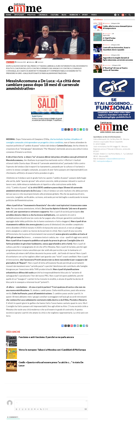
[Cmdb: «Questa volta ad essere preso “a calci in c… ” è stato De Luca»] (11, 366)
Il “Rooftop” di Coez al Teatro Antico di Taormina (115, 69)
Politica (11, 62)
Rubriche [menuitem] (74, 15)
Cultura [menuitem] (54, 15)
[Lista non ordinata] (31, 409)
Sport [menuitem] (85, 15)
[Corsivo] (19, 409)
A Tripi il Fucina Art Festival (109, 39)
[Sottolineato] (22, 409)
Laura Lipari (107, 33)
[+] (47, 409)
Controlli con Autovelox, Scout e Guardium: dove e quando (116, 48)
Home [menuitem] (8, 15)
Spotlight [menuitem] (19, 15)
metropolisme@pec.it (104, 161)
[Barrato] (25, 409)
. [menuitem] (115, 15)
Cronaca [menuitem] (43, 15)
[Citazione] (34, 409)
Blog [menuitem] (64, 15)
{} (43, 409)
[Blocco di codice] (37, 409)
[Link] (40, 409)
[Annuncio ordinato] (28, 409)
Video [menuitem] (94, 15)
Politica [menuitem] (31, 15)
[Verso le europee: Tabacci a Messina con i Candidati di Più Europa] (11, 353)
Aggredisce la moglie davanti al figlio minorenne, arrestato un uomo (118, 59)
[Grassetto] (16, 409)
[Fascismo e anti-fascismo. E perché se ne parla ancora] (11, 340)
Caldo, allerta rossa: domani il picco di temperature (117, 27)
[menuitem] (100, 14)
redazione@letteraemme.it (115, 159)
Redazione (31, 62)
